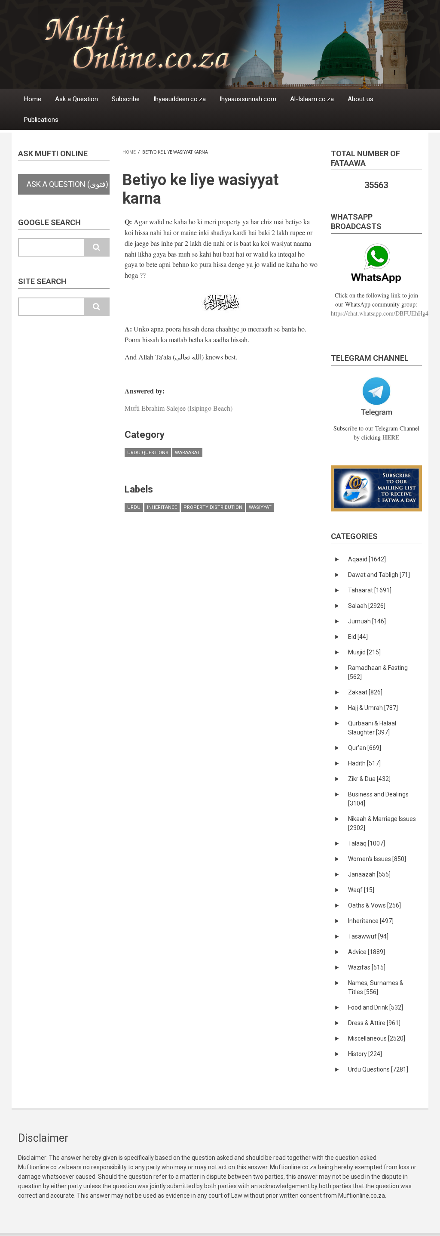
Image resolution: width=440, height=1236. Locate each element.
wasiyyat (260, 507)
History (365, 1053)
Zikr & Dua (369, 778)
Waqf (361, 889)
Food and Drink (375, 1007)
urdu (134, 507)
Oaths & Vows (374, 905)
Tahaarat (369, 590)
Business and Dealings (378, 799)
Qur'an (364, 747)
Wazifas (366, 967)
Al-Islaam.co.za (312, 99)
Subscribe (126, 99)
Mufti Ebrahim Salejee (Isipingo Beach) (178, 407)
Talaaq (366, 843)
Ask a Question (76, 99)
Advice (366, 951)
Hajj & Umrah (373, 707)
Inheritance (371, 920)
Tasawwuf (368, 936)
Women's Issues (377, 858)
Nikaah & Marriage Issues (382, 823)
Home (32, 99)
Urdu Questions (147, 452)
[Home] (237, 44)
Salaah (366, 605)
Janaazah (369, 874)
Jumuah (367, 621)
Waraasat (187, 452)
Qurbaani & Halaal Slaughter (372, 728)
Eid (358, 636)
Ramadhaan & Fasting (378, 672)
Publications (41, 120)
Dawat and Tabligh (379, 574)
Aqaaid (367, 559)
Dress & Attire (374, 1022)
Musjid (364, 652)
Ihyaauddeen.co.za (179, 99)
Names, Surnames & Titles (375, 987)
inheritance (162, 507)
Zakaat (365, 692)
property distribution (212, 507)
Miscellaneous (376, 1038)
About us (360, 99)
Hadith (364, 763)
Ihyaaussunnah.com (248, 99)
